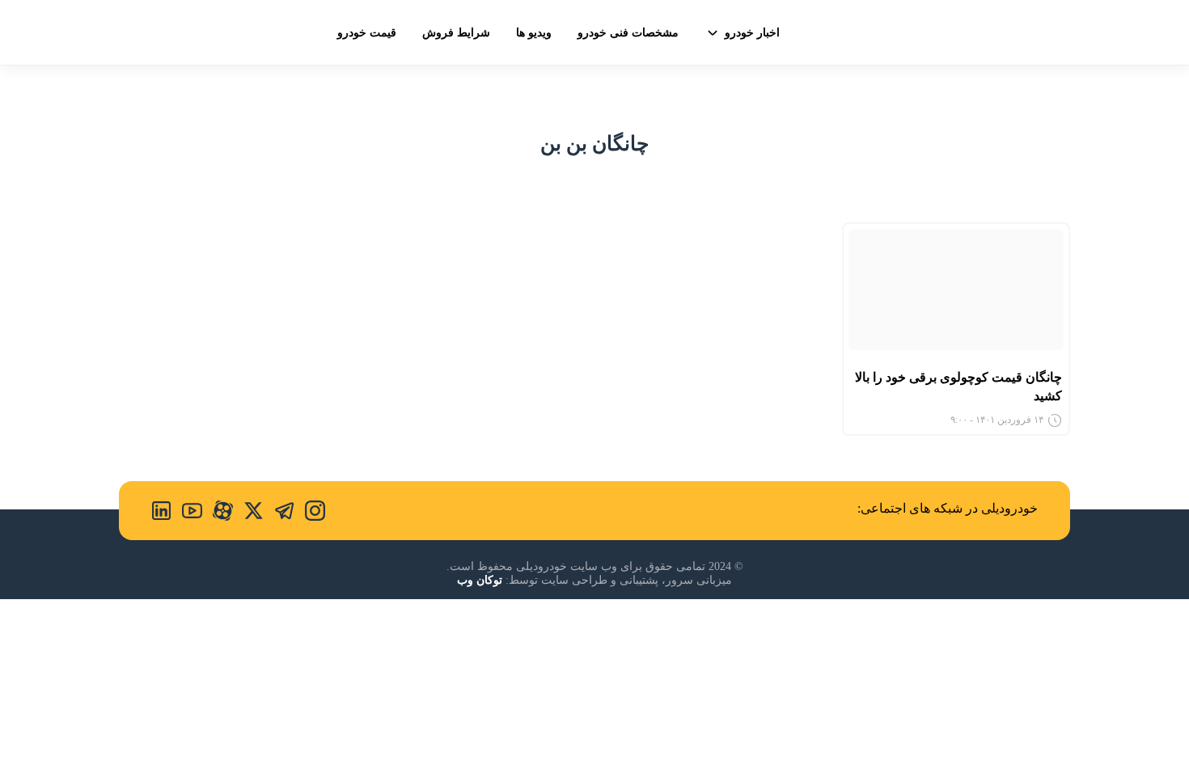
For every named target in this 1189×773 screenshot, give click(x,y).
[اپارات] (217, 511)
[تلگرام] (279, 511)
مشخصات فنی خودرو (628, 33)
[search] (133, 31)
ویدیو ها (534, 33)
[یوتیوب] (186, 511)
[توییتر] (248, 511)
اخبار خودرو (752, 33)
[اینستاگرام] (309, 511)
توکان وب (479, 580)
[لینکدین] (161, 511)
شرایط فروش (456, 33)
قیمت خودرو (366, 33)
